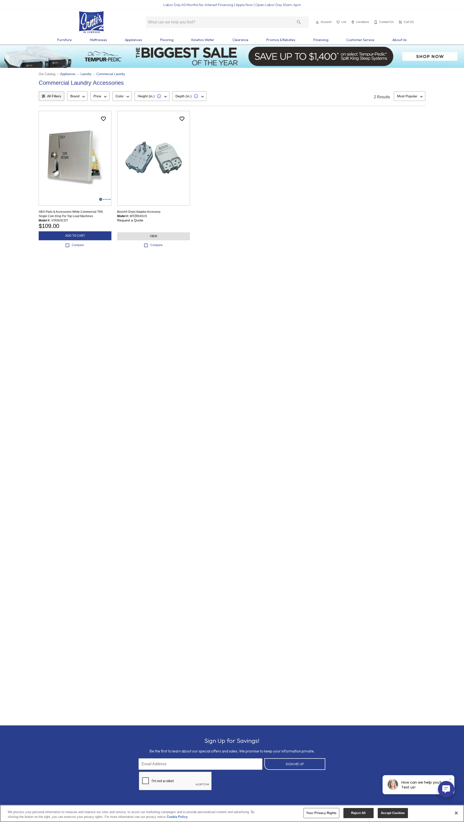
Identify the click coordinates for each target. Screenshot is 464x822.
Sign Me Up (295, 764)
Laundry (86, 74)
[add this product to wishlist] (103, 119)
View (153, 236)
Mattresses (98, 40)
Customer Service (360, 40)
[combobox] (77, 96)
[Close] (456, 813)
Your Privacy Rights (321, 813)
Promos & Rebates (280, 40)
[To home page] (91, 22)
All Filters (54, 96)
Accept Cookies (393, 813)
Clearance (240, 40)
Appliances (133, 40)
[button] (317, 22)
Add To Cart (75, 235)
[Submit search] (299, 22)
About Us (399, 40)
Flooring (167, 40)
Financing (320, 40)
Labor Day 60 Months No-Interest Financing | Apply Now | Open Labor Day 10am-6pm (232, 5)
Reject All (358, 813)
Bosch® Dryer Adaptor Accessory (138, 211)
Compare (78, 245)
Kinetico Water (202, 40)
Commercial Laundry (110, 74)
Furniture (64, 40)
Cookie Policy (177, 817)
